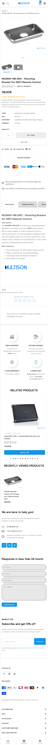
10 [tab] (32, 458)
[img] (7, 86)
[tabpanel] (24, 39)
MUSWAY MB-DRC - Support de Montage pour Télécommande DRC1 (11, 495)
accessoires (19, 113)
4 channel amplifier (12, 433)
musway (26, 113)
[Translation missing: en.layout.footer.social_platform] (4, 545)
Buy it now (24, 142)
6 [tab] (22, 458)
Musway (39, 120)
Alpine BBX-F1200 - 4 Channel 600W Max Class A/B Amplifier (22, 437)
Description (9, 204)
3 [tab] (15, 458)
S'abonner (40, 641)
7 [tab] (25, 458)
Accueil (4, 11)
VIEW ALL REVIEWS (24, 86)
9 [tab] (30, 458)
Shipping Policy (28, 204)
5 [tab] (20, 458)
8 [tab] (27, 458)
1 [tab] (23, 57)
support (32, 113)
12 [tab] (37, 458)
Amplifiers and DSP (21, 120)
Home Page (32, 120)
